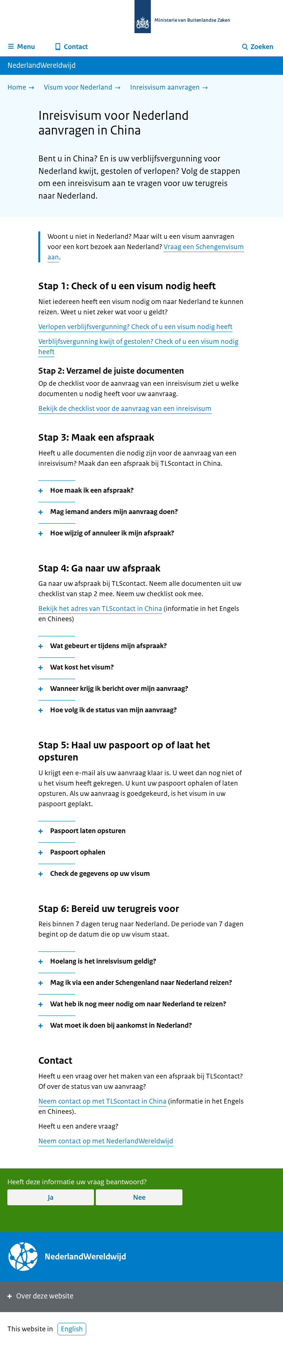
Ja (50, 1197)
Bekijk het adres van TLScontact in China (100, 608)
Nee (139, 1197)
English (72, 1329)
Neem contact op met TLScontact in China (102, 1101)
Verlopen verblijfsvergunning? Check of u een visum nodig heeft (135, 326)
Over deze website (44, 1296)
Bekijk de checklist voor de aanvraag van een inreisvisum (125, 408)
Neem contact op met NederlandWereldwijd (105, 1141)
